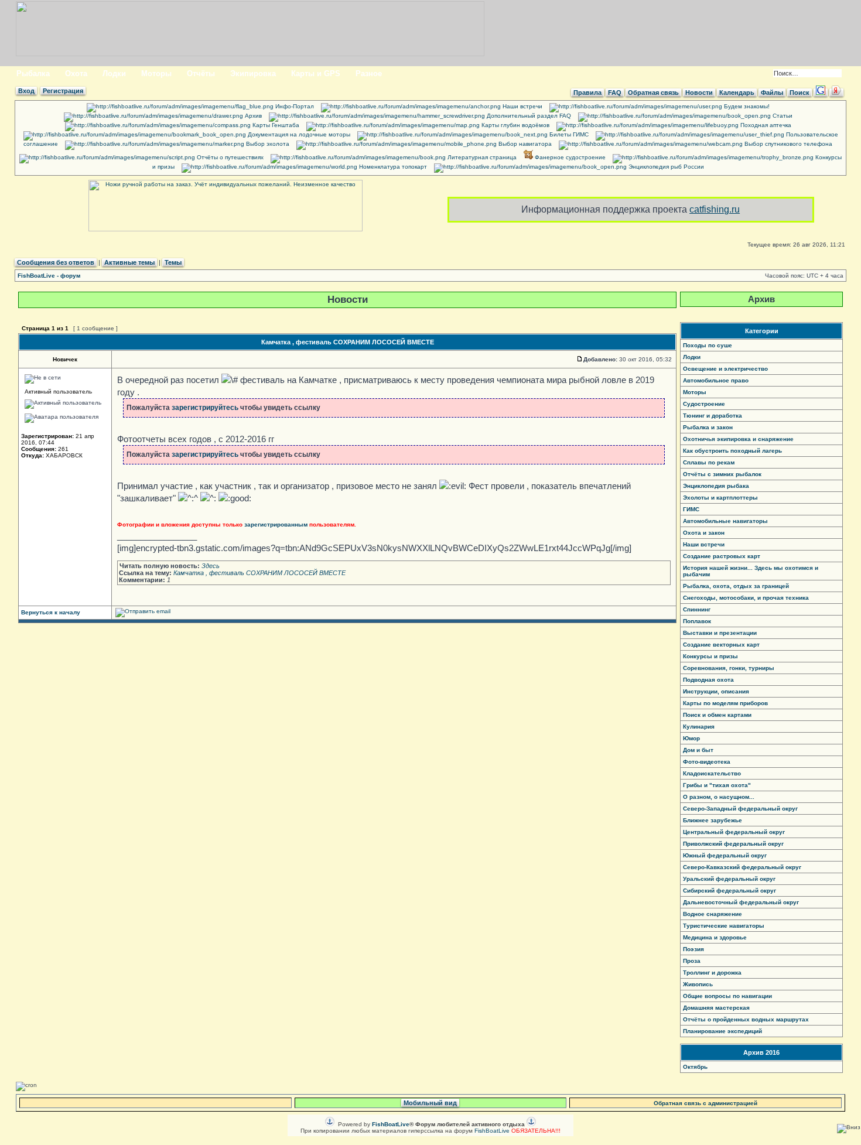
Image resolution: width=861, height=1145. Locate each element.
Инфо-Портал (294, 106)
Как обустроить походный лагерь (732, 450)
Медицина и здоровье (715, 937)
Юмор (691, 738)
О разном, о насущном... (718, 797)
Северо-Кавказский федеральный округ (742, 867)
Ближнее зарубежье (712, 820)
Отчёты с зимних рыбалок (722, 474)
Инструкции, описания (716, 691)
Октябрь (695, 1067)
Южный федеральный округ (725, 855)
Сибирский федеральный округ (729, 890)
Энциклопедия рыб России (665, 166)
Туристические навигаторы (723, 925)
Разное (369, 73)
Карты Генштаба (275, 125)
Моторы (156, 73)
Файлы (772, 92)
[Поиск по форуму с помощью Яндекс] (836, 92)
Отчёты (201, 73)
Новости (699, 92)
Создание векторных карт (721, 644)
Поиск (799, 92)
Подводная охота (708, 679)
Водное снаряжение (712, 914)
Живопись (698, 984)
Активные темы (129, 262)
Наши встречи (521, 106)
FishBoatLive (492, 1130)
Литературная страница (481, 157)
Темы (173, 262)
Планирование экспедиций (722, 1031)
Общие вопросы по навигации (727, 996)
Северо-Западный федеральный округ (740, 808)
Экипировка (253, 73)
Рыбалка (33, 73)
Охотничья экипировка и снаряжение (738, 439)
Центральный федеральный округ (734, 832)
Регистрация (63, 90)
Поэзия (693, 949)
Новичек (65, 359)
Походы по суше (707, 345)
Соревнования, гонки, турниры (728, 668)
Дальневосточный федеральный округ (741, 902)
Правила (587, 92)
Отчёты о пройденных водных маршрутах (746, 1019)
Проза (692, 961)
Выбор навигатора (524, 144)
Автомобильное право (716, 380)
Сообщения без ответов (55, 262)
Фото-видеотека (706, 761)
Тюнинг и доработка (712, 415)
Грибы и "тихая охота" (717, 785)
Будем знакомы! (746, 106)
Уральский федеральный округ (729, 879)
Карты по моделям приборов (725, 703)
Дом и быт (698, 750)
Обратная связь (653, 92)
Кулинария (699, 726)
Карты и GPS (315, 73)
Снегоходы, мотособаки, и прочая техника (746, 597)
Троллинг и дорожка (712, 972)
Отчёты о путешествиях (229, 157)
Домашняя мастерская (716, 1007)
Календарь (736, 92)
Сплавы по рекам (708, 462)
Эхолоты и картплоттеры (720, 497)
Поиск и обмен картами (717, 715)
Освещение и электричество (725, 368)
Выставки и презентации (720, 633)
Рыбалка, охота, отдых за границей (736, 586)
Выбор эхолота (266, 144)
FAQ (614, 92)
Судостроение (704, 404)
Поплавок (697, 621)
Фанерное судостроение (569, 157)
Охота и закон (704, 532)
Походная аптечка (765, 125)
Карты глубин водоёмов (514, 125)
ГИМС (691, 509)
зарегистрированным (276, 524)
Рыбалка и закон (708, 427)
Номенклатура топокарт (392, 166)
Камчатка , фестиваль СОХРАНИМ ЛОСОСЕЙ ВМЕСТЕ (347, 342)
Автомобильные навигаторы (725, 521)
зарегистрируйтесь (205, 408)
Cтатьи (781, 115)
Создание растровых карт (721, 556)
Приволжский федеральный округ (733, 843)
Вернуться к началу (50, 612)
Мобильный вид (430, 1102)
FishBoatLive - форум (49, 275)
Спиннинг (696, 609)
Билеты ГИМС (568, 134)
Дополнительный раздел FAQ (528, 115)
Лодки (114, 73)
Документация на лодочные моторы (298, 134)
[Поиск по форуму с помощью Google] (821, 92)
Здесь (210, 565)
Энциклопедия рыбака (716, 486)
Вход (26, 90)
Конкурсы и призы (710, 656)
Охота (76, 73)
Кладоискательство (712, 773)
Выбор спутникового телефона (787, 144)
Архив (252, 115)
